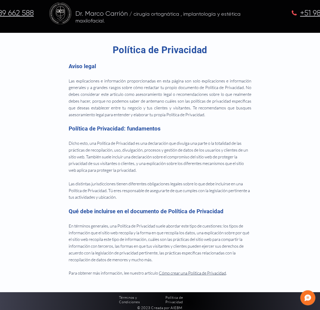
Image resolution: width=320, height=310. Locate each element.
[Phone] (294, 12)
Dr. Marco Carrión (101, 13)
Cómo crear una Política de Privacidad (192, 273)
